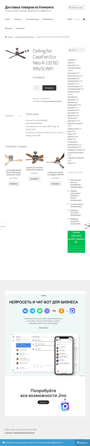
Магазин (8, 28)
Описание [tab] (9, 115)
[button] (26, 51)
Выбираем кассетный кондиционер (75, 212)
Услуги (7, 19)
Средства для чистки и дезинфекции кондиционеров (76, 183)
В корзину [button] (13, 184)
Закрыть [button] (83, 442)
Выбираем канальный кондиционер (75, 221)
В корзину (49, 88)
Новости (18, 19)
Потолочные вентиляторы (24, 37)
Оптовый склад (32, 19)
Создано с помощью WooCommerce (20, 432)
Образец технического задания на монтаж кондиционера (76, 195)
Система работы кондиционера (76, 205)
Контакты (20, 28)
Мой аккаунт (48, 19)
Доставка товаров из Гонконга (29, 7)
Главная (10, 37)
